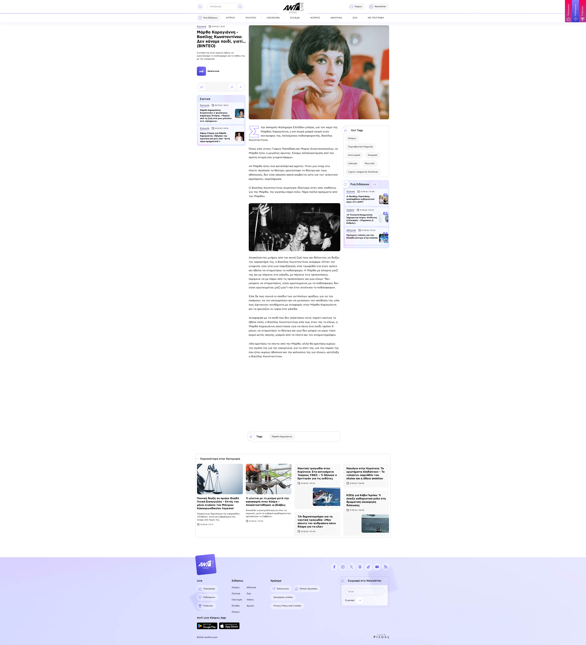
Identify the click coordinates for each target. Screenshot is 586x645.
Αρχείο (250, 606)
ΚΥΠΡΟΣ (230, 18)
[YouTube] (377, 566)
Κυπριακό (372, 155)
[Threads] (360, 566)
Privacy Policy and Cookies (287, 606)
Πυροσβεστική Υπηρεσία (360, 147)
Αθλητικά (251, 587)
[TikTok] (368, 566)
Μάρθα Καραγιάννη (282, 437)
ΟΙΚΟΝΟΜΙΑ (273, 18)
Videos (250, 600)
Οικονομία (237, 600)
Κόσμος (236, 612)
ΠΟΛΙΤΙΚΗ (251, 18)
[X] (351, 566)
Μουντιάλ (369, 163)
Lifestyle (352, 163)
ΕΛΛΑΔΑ (295, 18)
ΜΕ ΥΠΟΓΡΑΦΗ (376, 18)
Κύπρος (352, 138)
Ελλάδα (236, 606)
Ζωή (249, 594)
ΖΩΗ (355, 18)
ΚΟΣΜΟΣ (315, 18)
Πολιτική (236, 594)
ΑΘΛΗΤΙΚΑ (336, 18)
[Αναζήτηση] (240, 7)
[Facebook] (334, 566)
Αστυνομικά (354, 155)
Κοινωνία (201, 26)
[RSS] (385, 566)
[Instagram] (342, 566)
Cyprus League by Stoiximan (363, 172)
